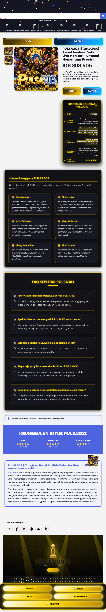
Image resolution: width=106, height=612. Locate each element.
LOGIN (27, 41)
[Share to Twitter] (9, 529)
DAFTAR (78, 41)
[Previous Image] (16, 69)
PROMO (29, 588)
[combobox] (50, 16)
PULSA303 (13, 472)
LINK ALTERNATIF (80, 596)
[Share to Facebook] (17, 529)
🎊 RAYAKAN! (53, 570)
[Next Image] (56, 69)
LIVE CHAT (54, 604)
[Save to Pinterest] (31, 529)
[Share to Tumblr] (46, 529)
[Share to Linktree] (24, 529)
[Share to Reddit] (38, 529)
